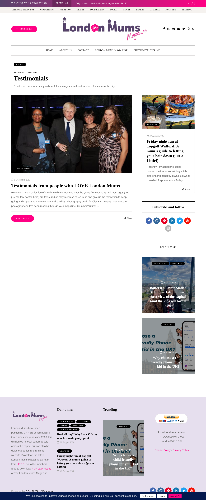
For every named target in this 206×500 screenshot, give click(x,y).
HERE (20, 464)
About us (65, 50)
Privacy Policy (181, 450)
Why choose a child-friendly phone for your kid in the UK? (102, 3)
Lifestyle (155, 10)
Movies (126, 10)
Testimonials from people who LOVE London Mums (65, 185)
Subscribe (26, 29)
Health (140, 10)
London (63, 425)
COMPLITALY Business (39, 491)
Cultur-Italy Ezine (147, 50)
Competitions (47, 10)
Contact (83, 50)
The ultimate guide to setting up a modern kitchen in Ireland (165, 146)
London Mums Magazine (111, 50)
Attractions (160, 263)
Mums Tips (170, 10)
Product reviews (68, 429)
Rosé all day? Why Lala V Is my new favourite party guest (77, 436)
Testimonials (23, 168)
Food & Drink (97, 10)
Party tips (78, 425)
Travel (80, 10)
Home (49, 50)
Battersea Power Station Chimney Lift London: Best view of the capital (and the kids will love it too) (168, 296)
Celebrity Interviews (23, 10)
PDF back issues (41, 468)
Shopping (187, 10)
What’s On (65, 10)
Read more (22, 218)
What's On (177, 263)
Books (113, 10)
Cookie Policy (163, 450)
